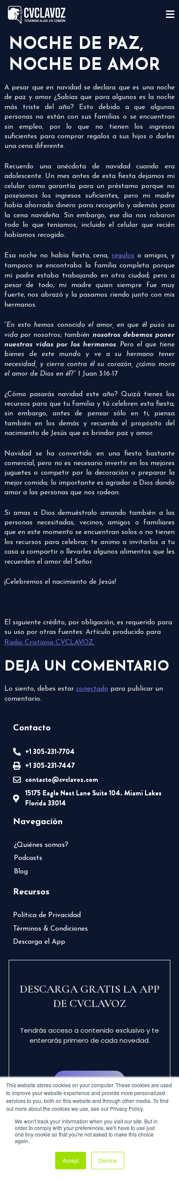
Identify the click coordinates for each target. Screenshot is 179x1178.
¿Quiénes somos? (41, 845)
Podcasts (28, 858)
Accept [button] (71, 1160)
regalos (123, 255)
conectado (92, 688)
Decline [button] (108, 1160)
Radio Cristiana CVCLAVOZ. (49, 642)
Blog (21, 871)
